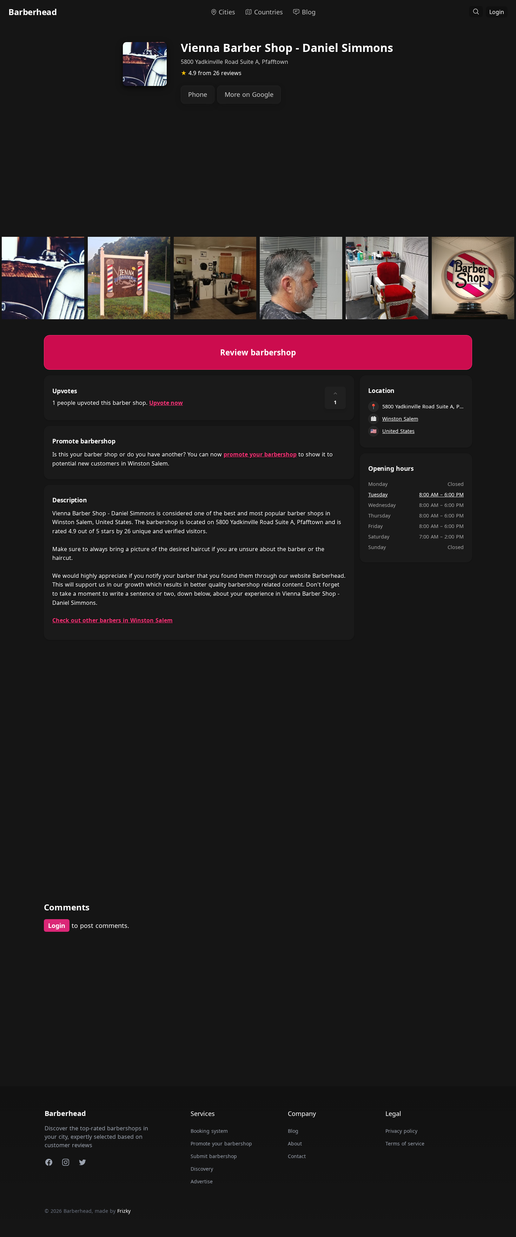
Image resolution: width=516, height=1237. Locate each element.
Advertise (202, 1181)
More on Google (249, 94)
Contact (297, 1156)
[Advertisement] (254, 175)
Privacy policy (401, 1131)
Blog (293, 1131)
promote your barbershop (260, 454)
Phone (197, 94)
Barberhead (32, 12)
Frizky (124, 1211)
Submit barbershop (214, 1156)
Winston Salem (400, 418)
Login (496, 12)
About (295, 1143)
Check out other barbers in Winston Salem (112, 620)
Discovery (202, 1168)
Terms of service (404, 1143)
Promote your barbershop (221, 1143)
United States (398, 431)
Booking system (209, 1131)
